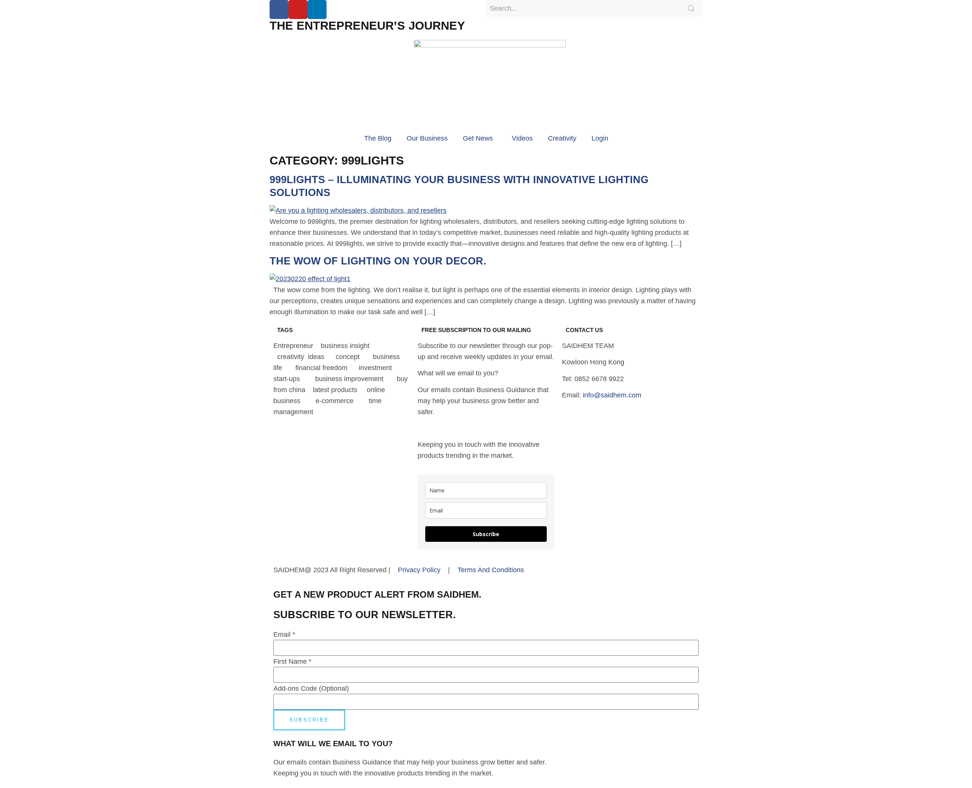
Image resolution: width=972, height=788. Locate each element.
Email (284, 634)
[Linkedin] (317, 9)
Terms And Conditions (491, 570)
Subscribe (486, 534)
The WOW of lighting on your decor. (378, 261)
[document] (486, 686)
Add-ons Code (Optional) (311, 688)
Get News (478, 138)
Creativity (562, 138)
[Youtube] (298, 9)
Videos (522, 138)
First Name (292, 661)
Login (600, 138)
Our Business (427, 138)
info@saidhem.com (612, 395)
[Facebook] (279, 9)
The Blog (377, 138)
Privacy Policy (419, 570)
